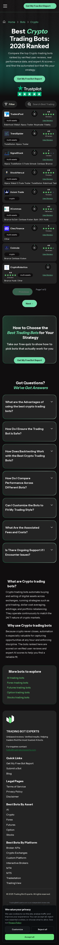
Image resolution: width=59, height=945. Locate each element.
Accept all (29, 937)
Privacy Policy (15, 923)
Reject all (42, 929)
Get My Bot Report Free (29, 496)
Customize (17, 929)
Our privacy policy (37, 509)
